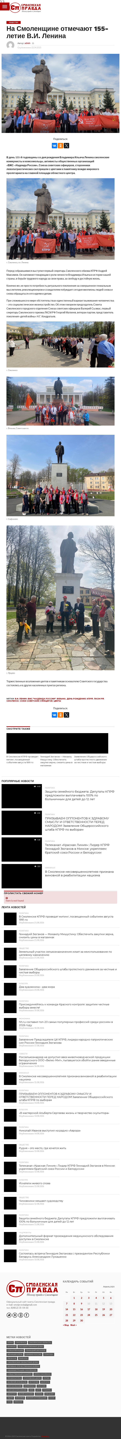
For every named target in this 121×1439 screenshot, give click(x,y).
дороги (45, 1382)
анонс (39, 1394)
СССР (51, 1398)
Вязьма (61, 699)
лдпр (10, 1398)
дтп (38, 1390)
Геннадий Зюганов (35, 1350)
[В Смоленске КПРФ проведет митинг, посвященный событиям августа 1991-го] (23, 752)
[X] (66, 145)
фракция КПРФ (15, 1354)
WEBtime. (45, 1436)
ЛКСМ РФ (99, 699)
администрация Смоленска (22, 1370)
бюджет (49, 1394)
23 (81, 1315)
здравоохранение (17, 1390)
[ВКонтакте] (54, 145)
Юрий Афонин (26, 1394)
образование (14, 1386)
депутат (12, 1394)
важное (12, 1346)
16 (81, 1309)
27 (110, 1315)
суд (10, 1402)
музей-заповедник (36, 1398)
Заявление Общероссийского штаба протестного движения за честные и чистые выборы (90, 759)
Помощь (48, 1354)
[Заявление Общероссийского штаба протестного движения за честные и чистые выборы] (91, 752)
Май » (73, 1325)
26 (103, 1315)
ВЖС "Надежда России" (42, 699)
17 (88, 1309)
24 (88, 1315)
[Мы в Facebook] (26, 1315)
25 (96, 1315)
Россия (41, 1386)
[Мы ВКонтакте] (14, 1315)
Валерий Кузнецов (17, 1382)
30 (81, 1320)
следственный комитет (20, 1374)
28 (66, 1320)
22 (74, 1315)
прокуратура (14, 1378)
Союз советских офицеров (36, 701)
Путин (46, 1378)
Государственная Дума (31, 1346)
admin (27, 43)
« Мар (66, 1325)
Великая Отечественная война (23, 1366)
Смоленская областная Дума (23, 1362)
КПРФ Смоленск (42, 1374)
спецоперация (15, 1350)
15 (74, 1309)
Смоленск (12, 701)
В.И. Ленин (21, 699)
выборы (23, 1358)
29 (74, 1320)
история (33, 1382)
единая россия (33, 1354)
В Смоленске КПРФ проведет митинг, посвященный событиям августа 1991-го (22, 759)
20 (110, 1309)
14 (66, 1309)
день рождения (76, 699)
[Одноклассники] (60, 145)
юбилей (20, 1398)
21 (66, 1315)
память (47, 1390)
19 (103, 1309)
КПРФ (90, 699)
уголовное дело (32, 1378)
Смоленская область (40, 1343)
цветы (57, 701)
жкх (31, 1390)
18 (96, 1309)
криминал (29, 1386)
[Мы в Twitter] (9, 1315)
